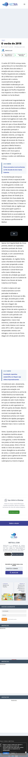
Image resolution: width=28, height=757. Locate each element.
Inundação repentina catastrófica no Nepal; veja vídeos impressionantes (12, 376)
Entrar (4, 619)
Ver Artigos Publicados (18, 554)
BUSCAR (15, 573)
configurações (6, 750)
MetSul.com (8, 50)
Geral (3, 40)
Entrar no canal (14, 512)
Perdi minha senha (12, 619)
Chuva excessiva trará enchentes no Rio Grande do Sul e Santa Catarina (14, 169)
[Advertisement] (14, 23)
